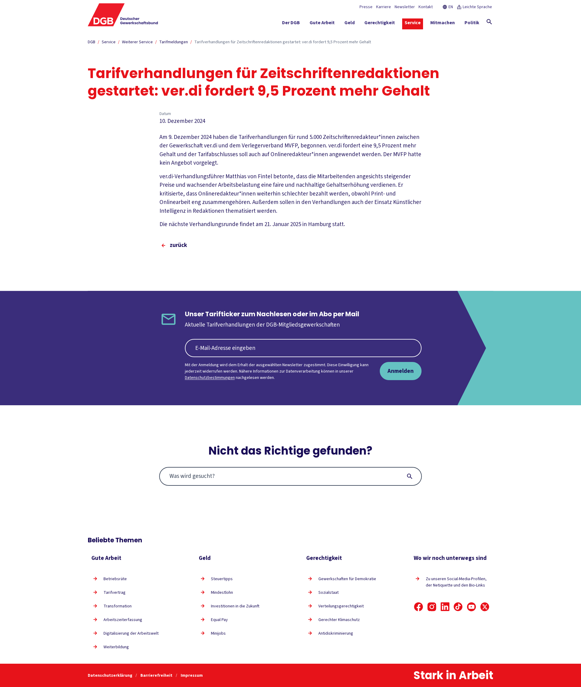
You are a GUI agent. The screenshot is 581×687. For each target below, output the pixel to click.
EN (450, 7)
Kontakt (426, 7)
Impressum (192, 675)
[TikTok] (458, 607)
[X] (485, 607)
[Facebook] (418, 607)
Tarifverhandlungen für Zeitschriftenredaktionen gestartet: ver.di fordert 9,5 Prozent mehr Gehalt (282, 42)
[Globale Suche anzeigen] (489, 21)
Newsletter (405, 7)
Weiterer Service (137, 42)
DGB (91, 42)
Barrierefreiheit (156, 675)
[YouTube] (471, 607)
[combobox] (290, 476)
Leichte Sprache (477, 7)
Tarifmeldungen (173, 42)
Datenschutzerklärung (110, 675)
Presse (366, 7)
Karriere (383, 7)
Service (109, 42)
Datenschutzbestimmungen (210, 378)
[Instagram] (432, 607)
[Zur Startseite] (123, 14)
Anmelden (401, 371)
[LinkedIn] (445, 607)
